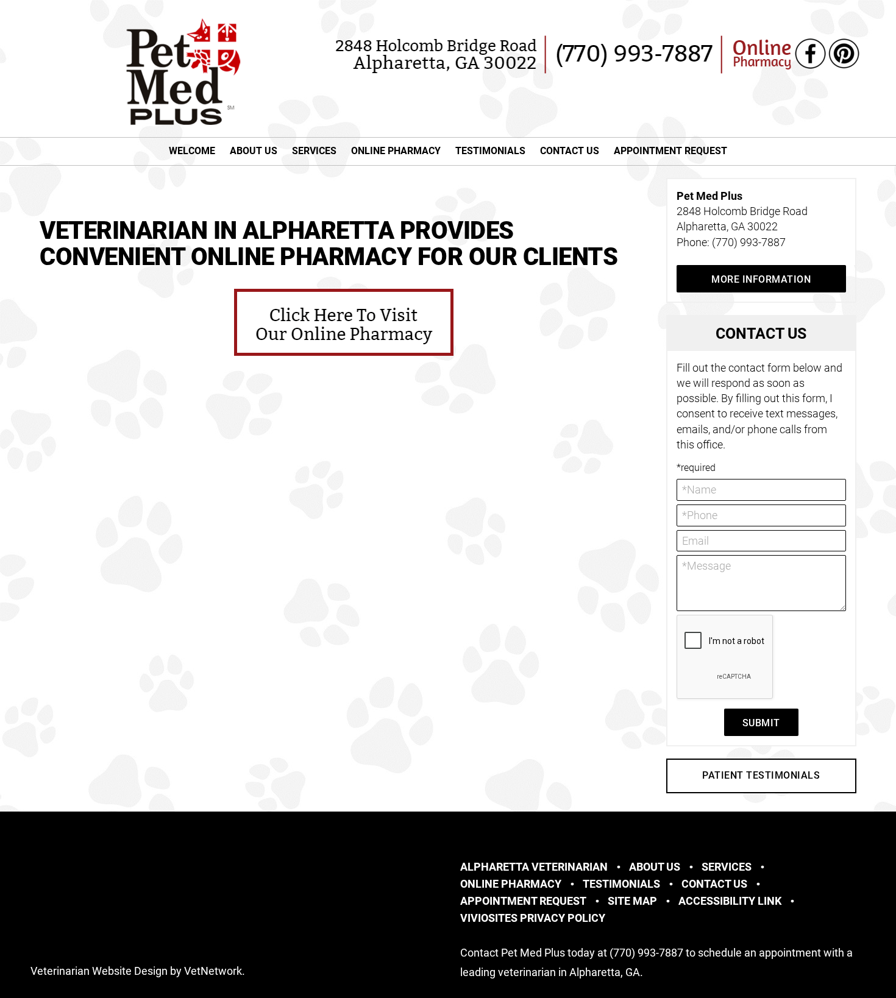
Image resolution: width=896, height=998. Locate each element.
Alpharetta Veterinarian (534, 866)
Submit (761, 723)
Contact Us (569, 151)
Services (314, 151)
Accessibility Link (729, 900)
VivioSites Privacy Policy (532, 917)
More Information (761, 279)
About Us (253, 151)
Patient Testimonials (761, 775)
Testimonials (490, 151)
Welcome (192, 151)
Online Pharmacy (396, 151)
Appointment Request (670, 151)
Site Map (632, 900)
